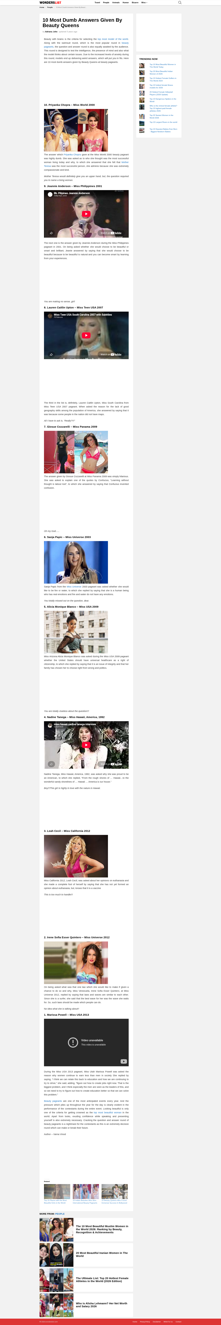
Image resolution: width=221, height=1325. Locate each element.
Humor (126, 2)
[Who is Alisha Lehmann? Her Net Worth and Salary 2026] (56, 1305)
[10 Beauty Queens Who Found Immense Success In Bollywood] (115, 1191)
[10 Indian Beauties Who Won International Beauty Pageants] (86, 1191)
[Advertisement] (86, 84)
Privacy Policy (145, 1322)
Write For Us (168, 1322)
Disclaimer (157, 1322)
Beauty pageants (53, 1101)
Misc (143, 2)
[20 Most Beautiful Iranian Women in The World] (56, 1255)
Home (135, 1322)
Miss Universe (74, 586)
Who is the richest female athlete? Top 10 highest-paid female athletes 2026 (163, 108)
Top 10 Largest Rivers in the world (163, 122)
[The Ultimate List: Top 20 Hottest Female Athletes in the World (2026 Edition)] (56, 1280)
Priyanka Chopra (72, 154)
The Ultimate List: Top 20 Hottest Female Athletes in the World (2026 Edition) (102, 1280)
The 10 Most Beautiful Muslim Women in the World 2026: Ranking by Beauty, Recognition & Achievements (102, 1229)
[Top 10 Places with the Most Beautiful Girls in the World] (57, 1191)
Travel (97, 2)
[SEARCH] (179, 2)
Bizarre (135, 2)
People (106, 2)
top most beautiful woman (107, 1112)
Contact (178, 1322)
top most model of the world (113, 39)
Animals (116, 2)
